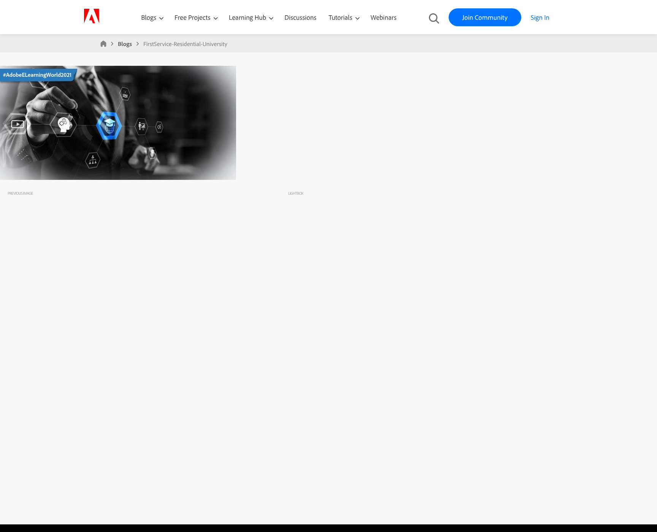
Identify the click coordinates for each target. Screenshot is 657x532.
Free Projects (193, 17)
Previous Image (20, 193)
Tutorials (341, 17)
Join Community (485, 17)
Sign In (540, 17)
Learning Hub (248, 17)
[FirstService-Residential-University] (118, 178)
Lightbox (295, 193)
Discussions (300, 17)
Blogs (148, 17)
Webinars (384, 17)
